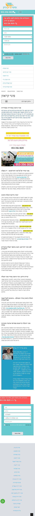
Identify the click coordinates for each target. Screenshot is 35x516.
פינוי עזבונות (17, 468)
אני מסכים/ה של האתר (18, 425)
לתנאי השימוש (18, 54)
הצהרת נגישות (16, 503)
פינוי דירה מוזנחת (17, 479)
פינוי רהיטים (17, 458)
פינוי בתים (16, 472)
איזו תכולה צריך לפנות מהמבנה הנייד (15, 308)
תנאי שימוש (17, 507)
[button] (17, 101)
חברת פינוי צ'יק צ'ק (21, 177)
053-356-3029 (7, 12)
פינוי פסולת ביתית (7, 83)
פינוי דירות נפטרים (16, 486)
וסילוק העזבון (12, 211)
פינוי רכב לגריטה (7, 72)
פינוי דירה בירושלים (17, 500)
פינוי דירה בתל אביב (17, 489)
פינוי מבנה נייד (6, 79)
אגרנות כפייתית (17, 482)
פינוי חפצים (5, 75)
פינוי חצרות (5, 68)
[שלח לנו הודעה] (2, 501)
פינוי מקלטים (17, 475)
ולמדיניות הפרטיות (14, 425)
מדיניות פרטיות (17, 510)
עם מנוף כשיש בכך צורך (8, 336)
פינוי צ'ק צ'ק (17, 447)
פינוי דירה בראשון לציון (17, 493)
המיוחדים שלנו (11, 91)
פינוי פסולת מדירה (7, 87)
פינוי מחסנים (17, 451)
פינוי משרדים (17, 454)
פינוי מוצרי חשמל (17, 461)
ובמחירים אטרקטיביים (22, 239)
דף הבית (3, 91)
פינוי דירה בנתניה (17, 496)
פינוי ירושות (17, 465)
